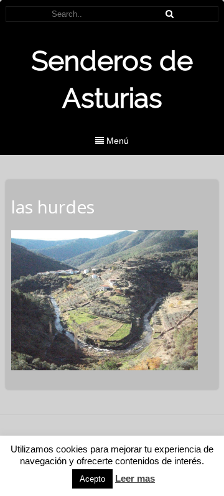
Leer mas (135, 478)
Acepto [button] (92, 479)
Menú (116, 141)
